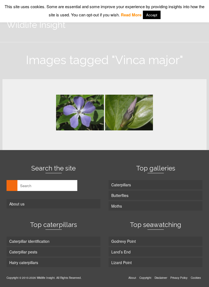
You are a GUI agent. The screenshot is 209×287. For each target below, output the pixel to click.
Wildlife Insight (36, 25)
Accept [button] (151, 14)
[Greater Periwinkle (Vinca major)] (80, 112)
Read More (131, 14)
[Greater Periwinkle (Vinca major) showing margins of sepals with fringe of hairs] (129, 112)
